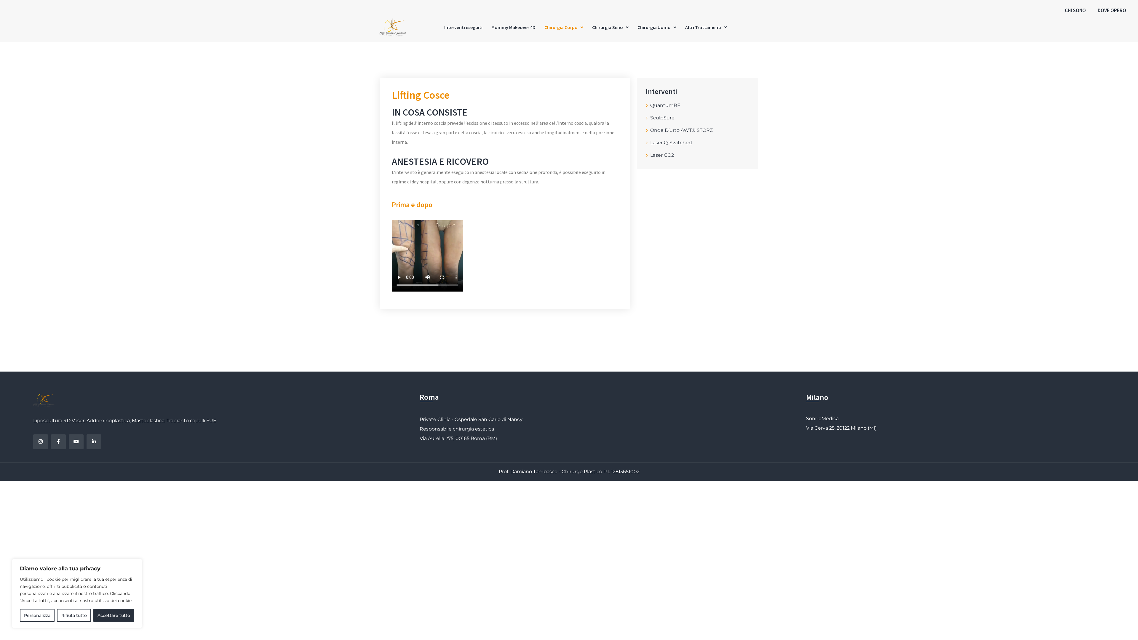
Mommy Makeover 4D (513, 27)
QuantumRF (665, 105)
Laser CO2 (662, 155)
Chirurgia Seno (607, 27)
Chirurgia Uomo (654, 27)
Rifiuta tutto (74, 615)
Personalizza (37, 615)
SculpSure (662, 118)
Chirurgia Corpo (561, 27)
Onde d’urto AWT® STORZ (681, 130)
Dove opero (1112, 10)
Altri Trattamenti (703, 27)
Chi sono (1075, 10)
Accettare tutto (114, 615)
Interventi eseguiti (463, 27)
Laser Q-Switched (671, 142)
